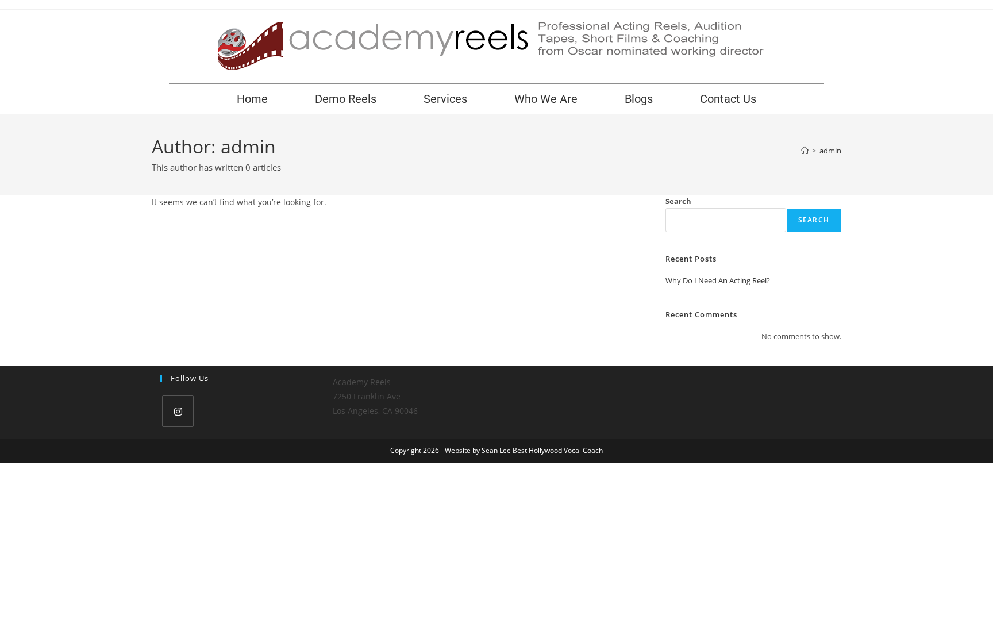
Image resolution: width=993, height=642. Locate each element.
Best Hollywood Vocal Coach (558, 450)
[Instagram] (178, 411)
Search (678, 201)
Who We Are (546, 99)
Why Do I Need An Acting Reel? (717, 280)
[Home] (805, 150)
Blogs (639, 99)
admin (830, 150)
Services (445, 99)
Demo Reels (345, 99)
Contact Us (728, 99)
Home (252, 99)
